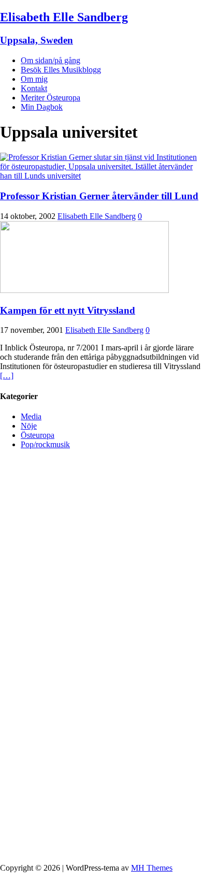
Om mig (34, 79)
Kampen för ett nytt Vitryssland (67, 310)
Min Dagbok (42, 106)
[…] (6, 375)
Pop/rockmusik (45, 444)
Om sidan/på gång (50, 60)
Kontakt (34, 88)
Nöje (29, 425)
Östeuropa (37, 435)
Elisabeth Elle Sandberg (96, 216)
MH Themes (151, 867)
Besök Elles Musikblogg (61, 69)
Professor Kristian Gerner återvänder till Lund (99, 195)
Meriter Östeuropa (50, 97)
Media (31, 416)
